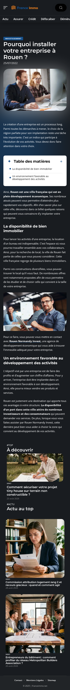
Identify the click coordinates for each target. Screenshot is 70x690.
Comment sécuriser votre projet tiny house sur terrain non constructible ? (32, 490)
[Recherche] (60, 7)
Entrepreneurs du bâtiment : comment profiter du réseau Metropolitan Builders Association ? (31, 660)
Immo (9, 483)
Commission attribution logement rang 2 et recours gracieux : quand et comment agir (34, 583)
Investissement (13, 38)
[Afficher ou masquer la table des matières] (56, 161)
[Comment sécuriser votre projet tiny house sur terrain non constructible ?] (35, 467)
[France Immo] (24, 7)
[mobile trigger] (6, 7)
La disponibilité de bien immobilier (32, 168)
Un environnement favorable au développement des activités (30, 178)
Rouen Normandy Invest (25, 341)
